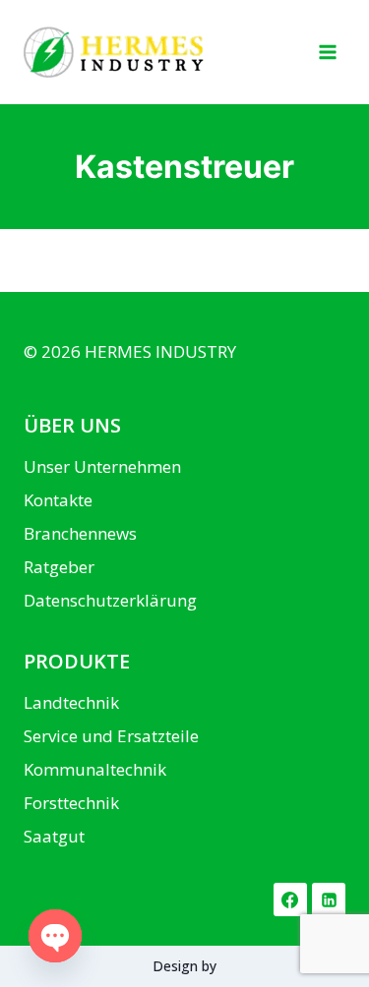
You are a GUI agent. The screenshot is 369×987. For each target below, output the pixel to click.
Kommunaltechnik (95, 769)
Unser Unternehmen (102, 466)
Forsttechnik (71, 802)
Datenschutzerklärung (110, 600)
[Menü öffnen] (327, 51)
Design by (184, 966)
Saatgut (54, 836)
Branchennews (80, 533)
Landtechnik (71, 702)
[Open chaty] (55, 935)
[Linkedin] (328, 899)
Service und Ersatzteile (111, 736)
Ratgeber (59, 566)
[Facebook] (290, 899)
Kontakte (58, 500)
